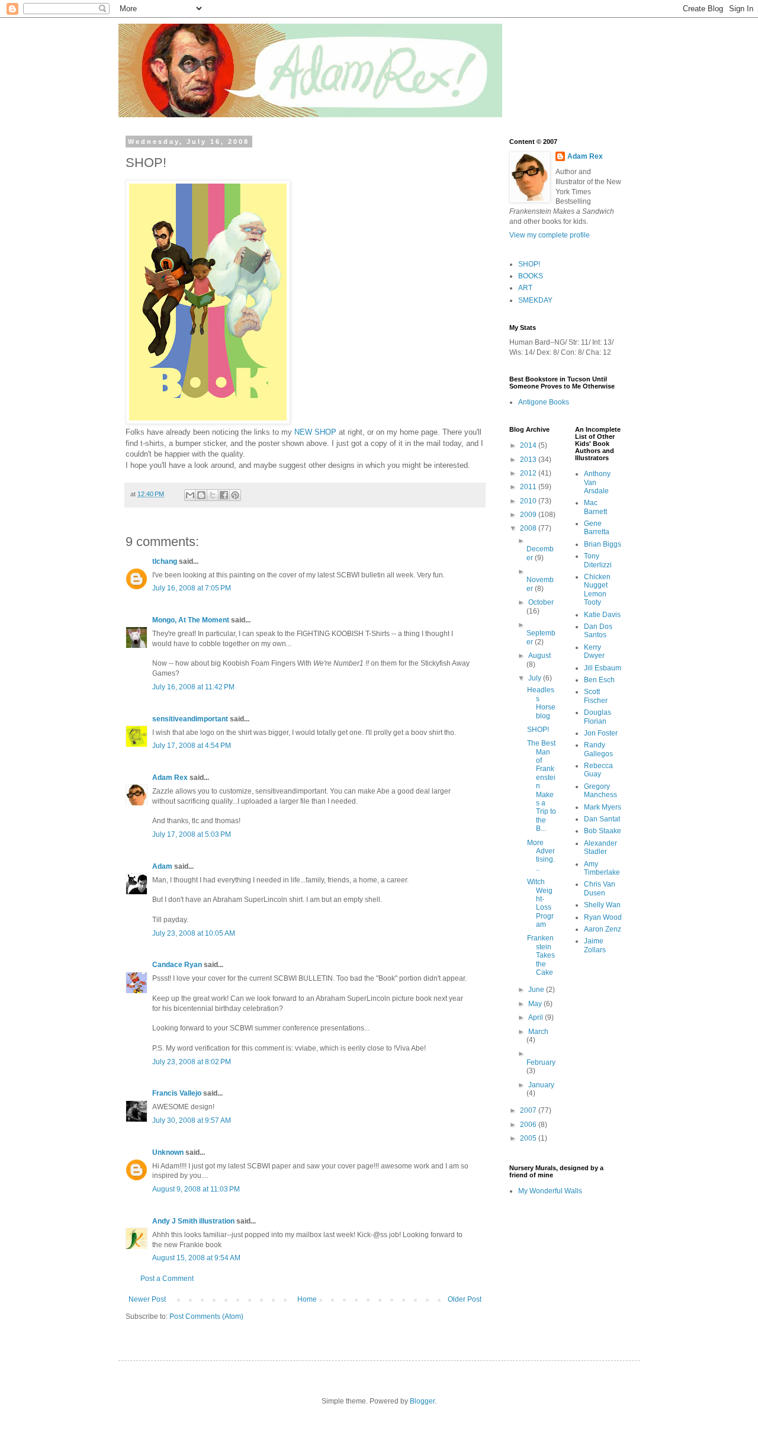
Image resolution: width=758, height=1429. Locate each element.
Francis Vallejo (176, 1093)
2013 (529, 459)
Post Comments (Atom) (206, 1316)
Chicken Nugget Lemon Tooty (597, 589)
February (540, 1062)
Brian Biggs (602, 544)
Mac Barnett (595, 507)
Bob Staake (602, 831)
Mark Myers (602, 807)
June (537, 989)
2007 (529, 1110)
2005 (529, 1138)
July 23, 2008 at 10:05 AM (193, 933)
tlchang (164, 561)
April (536, 1017)
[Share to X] (213, 495)
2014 (529, 445)
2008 (529, 528)
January (541, 1085)
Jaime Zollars (595, 945)
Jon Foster (601, 733)
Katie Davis (602, 615)
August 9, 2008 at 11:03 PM (196, 1189)
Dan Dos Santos (598, 630)
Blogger (422, 1401)
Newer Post (147, 1299)
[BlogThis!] (201, 495)
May (536, 1004)
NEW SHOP (315, 432)
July (535, 678)
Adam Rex (170, 777)
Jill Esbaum (602, 668)
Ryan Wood (603, 917)
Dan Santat (602, 819)
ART (525, 288)
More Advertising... (541, 855)
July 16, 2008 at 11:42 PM (193, 687)
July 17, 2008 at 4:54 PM (191, 745)
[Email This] (190, 495)
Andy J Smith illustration (193, 1221)
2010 (529, 501)
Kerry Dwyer (594, 651)
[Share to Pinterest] (235, 495)
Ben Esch (599, 680)
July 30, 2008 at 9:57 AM (191, 1120)
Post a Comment (167, 1278)
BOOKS (530, 276)
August (539, 655)
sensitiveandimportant (190, 719)
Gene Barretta (596, 527)
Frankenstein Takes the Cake (541, 955)
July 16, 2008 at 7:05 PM (191, 588)
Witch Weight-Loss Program (540, 903)
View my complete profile (549, 235)
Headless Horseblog (541, 703)
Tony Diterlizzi (598, 560)
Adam (162, 866)
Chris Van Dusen (599, 888)
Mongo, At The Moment (190, 620)
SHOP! (529, 264)
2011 (529, 487)
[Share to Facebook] (224, 495)
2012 (529, 473)
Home (307, 1299)
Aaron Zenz (602, 929)
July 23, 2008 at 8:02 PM (191, 1062)
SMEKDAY (535, 300)
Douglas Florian (597, 716)
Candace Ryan (177, 965)
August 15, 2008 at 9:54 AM (196, 1258)
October (541, 602)
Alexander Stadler (600, 847)
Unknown (168, 1152)
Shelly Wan (602, 905)
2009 (529, 514)
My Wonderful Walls (550, 1191)
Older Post (464, 1299)
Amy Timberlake (602, 868)
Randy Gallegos (598, 749)
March (538, 1031)
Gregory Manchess (600, 790)
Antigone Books (543, 402)
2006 (529, 1124)
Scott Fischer (596, 696)
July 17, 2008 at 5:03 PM (191, 834)
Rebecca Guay (598, 770)
